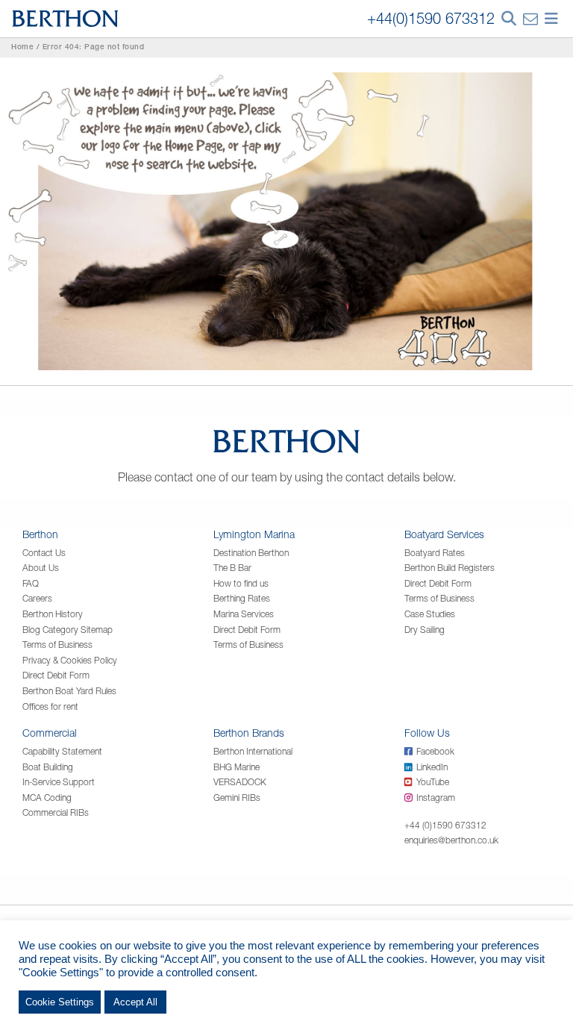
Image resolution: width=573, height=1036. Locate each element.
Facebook (435, 751)
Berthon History (52, 614)
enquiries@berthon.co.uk (451, 840)
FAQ (30, 583)
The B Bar (232, 567)
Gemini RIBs (236, 797)
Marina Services (243, 614)
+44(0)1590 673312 (431, 18)
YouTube (432, 781)
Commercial (49, 732)
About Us (40, 567)
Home (22, 48)
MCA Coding (47, 797)
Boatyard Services (444, 534)
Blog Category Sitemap (67, 629)
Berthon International (252, 751)
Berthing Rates (241, 598)
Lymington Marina (254, 534)
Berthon (40, 534)
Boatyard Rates (434, 552)
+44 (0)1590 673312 (445, 825)
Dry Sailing (424, 629)
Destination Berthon (251, 552)
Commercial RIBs (55, 812)
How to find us (241, 583)
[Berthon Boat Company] (65, 17)
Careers (37, 598)
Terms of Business (57, 644)
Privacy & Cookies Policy (69, 660)
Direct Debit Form (56, 675)
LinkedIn (432, 767)
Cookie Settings (59, 1002)
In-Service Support (58, 781)
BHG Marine (236, 767)
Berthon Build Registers (449, 567)
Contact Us (44, 552)
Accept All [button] (135, 1002)
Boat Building (47, 767)
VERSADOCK (239, 781)
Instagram (435, 797)
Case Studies (429, 614)
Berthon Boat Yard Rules (69, 690)
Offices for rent (50, 706)
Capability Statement (62, 751)
